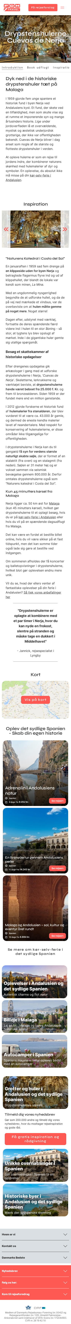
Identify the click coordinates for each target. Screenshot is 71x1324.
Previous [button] (6, 229)
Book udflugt (38, 67)
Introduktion (12, 67)
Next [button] (65, 229)
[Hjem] (12, 7)
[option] (35, 229)
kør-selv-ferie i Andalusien (37, 517)
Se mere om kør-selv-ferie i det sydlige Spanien (35, 951)
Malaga (54, 503)
